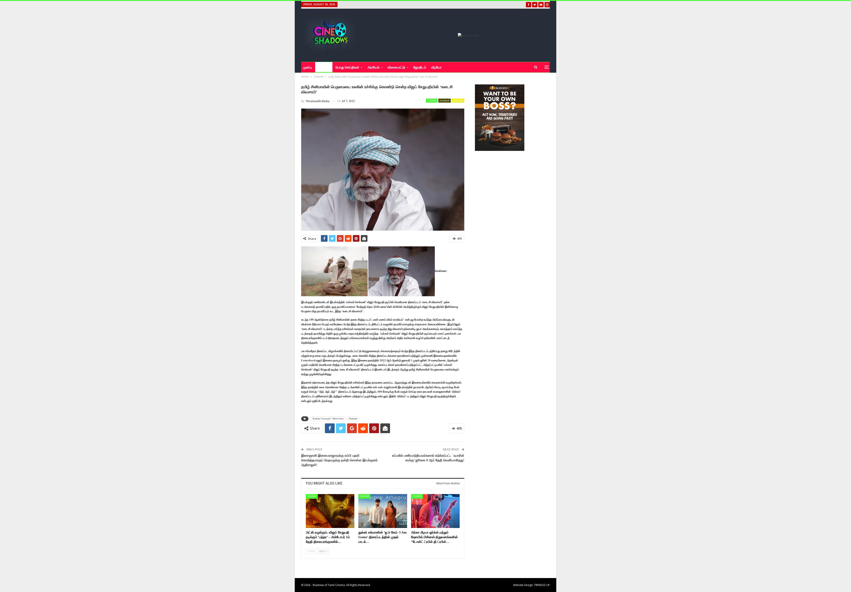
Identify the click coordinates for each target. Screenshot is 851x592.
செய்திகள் (444, 100)
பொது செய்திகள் (347, 67)
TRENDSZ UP (542, 585)
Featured (353, 418)
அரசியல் (373, 67)
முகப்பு (307, 67)
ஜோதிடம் (419, 67)
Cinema (431, 100)
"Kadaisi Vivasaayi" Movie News (328, 418)
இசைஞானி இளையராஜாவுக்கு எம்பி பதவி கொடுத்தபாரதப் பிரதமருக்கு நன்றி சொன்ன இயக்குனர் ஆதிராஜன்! (339, 460)
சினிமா (322, 67)
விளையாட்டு (396, 67)
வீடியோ (436, 67)
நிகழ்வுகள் (458, 100)
